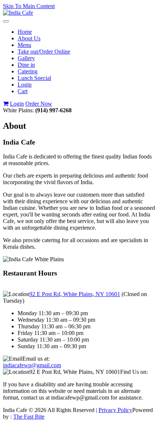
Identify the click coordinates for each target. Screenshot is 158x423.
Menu (24, 45)
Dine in (26, 65)
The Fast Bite (28, 416)
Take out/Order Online (44, 51)
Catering (27, 71)
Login (25, 84)
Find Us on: (134, 372)
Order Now (38, 104)
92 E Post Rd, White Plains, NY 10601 (74, 294)
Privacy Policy (115, 410)
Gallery (26, 58)
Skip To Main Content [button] (29, 6)
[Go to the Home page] (18, 13)
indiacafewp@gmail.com (32, 365)
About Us (29, 38)
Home (25, 32)
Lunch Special (34, 78)
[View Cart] (5, 104)
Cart (23, 91)
